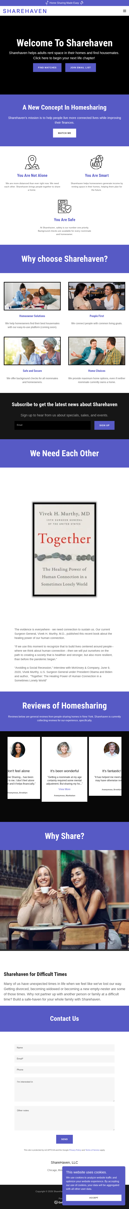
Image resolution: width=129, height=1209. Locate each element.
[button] (124, 11)
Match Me (64, 133)
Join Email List (80, 67)
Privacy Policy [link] (75, 1150)
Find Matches (47, 67)
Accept (93, 1198)
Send (64, 1139)
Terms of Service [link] (92, 1150)
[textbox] (52, 425)
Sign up (104, 425)
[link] (25, 10)
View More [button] (64, 789)
